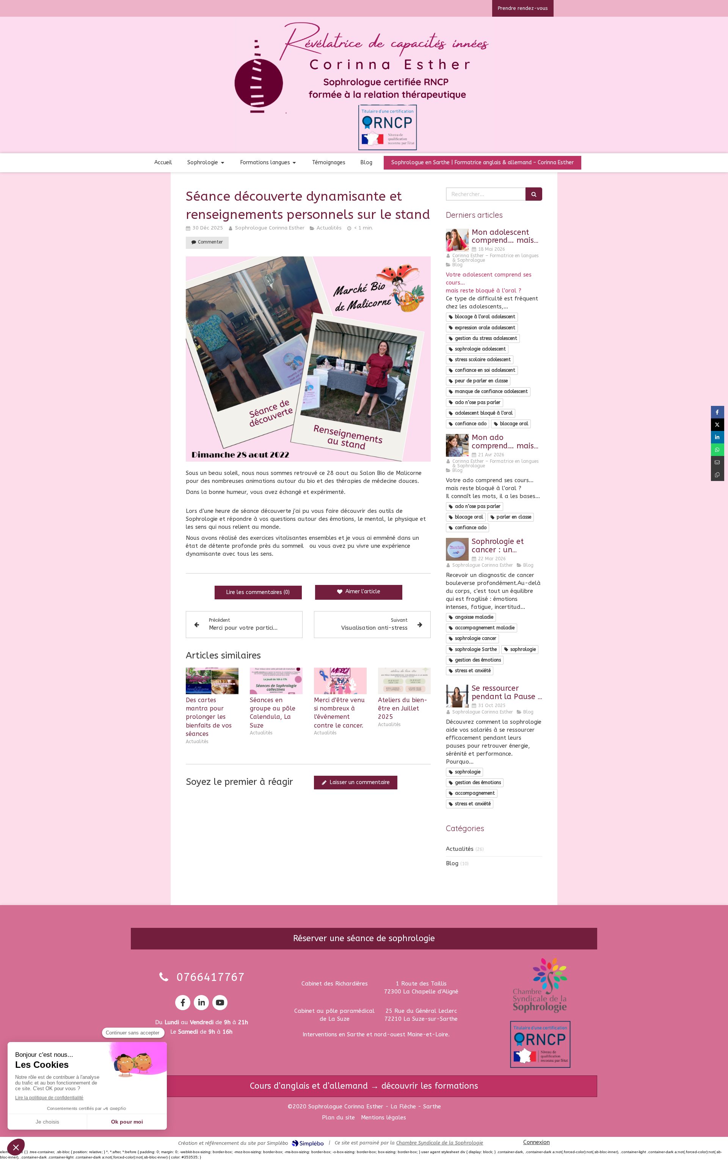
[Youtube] (220, 1002)
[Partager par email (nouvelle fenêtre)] (717, 462)
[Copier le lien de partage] (717, 474)
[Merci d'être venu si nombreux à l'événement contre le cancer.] (340, 681)
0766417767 (210, 977)
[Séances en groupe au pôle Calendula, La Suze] (276, 681)
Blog (452, 863)
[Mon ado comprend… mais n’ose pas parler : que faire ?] (457, 445)
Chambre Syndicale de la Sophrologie (439, 1143)
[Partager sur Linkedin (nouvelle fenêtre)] (717, 437)
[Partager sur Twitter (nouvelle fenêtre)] (717, 424)
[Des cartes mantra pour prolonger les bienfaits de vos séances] (212, 681)
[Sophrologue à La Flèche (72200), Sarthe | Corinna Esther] (364, 86)
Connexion (536, 1142)
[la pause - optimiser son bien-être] (457, 696)
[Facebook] (182, 1002)
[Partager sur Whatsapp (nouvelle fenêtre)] (717, 449)
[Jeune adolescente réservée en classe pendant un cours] (457, 240)
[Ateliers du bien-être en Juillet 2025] (404, 681)
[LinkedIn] (201, 1002)
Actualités (460, 849)
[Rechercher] (534, 194)
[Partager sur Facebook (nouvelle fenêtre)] (717, 412)
